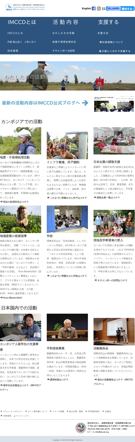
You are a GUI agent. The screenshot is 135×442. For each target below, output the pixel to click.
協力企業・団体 (76, 411)
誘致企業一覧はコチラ (108, 197)
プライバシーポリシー (13, 411)
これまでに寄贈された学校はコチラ (68, 275)
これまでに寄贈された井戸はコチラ (68, 197)
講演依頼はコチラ (59, 379)
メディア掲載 (58, 411)
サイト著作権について (37, 411)
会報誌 (108, 411)
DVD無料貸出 (94, 411)
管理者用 (7, 415)
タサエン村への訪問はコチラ (112, 280)
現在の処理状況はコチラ (16, 201)
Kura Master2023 (12, 297)
